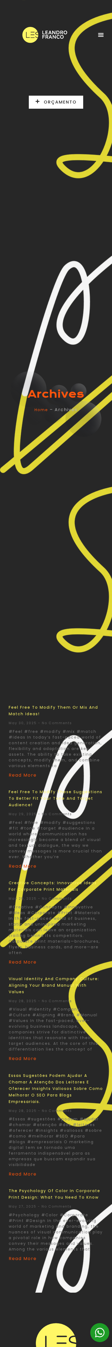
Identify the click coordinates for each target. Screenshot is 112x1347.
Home (41, 409)
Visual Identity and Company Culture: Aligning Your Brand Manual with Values (54, 985)
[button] (100, 34)
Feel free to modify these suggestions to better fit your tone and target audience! (55, 798)
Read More (23, 775)
